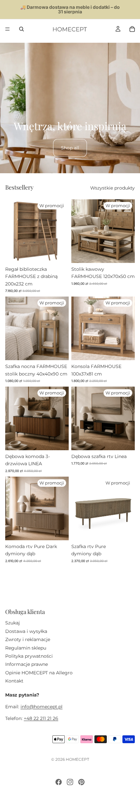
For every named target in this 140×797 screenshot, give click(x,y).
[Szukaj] (21, 29)
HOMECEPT (77, 759)
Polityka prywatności (29, 656)
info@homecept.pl (42, 706)
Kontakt (14, 681)
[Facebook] (59, 782)
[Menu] (7, 29)
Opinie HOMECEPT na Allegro (39, 672)
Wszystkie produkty (112, 188)
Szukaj (12, 623)
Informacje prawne (26, 664)
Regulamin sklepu (25, 648)
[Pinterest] (81, 782)
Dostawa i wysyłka (26, 631)
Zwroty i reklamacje (27, 639)
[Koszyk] (132, 29)
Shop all (70, 148)
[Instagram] (70, 782)
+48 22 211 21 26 (41, 718)
